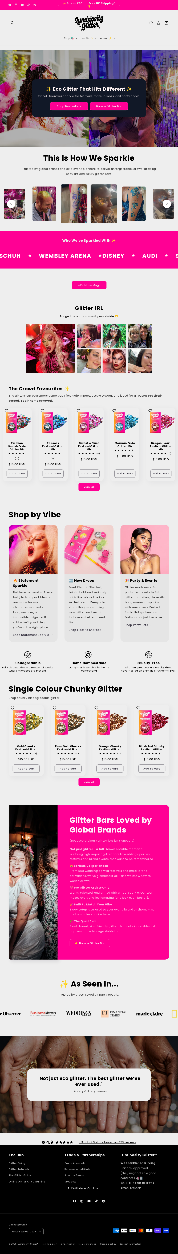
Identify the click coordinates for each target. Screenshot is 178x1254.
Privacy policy (67, 1244)
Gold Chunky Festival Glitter (26, 748)
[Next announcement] (120, 5)
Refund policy (49, 1244)
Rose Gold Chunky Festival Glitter (68, 748)
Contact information (130, 1244)
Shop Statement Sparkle (31, 635)
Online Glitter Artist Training (27, 1181)
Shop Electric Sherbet (85, 630)
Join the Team (74, 1175)
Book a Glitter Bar (109, 106)
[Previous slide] (11, 204)
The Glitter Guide (20, 1175)
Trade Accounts (74, 1163)
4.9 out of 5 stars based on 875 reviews (107, 1142)
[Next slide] (167, 204)
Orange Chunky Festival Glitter (110, 748)
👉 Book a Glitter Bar (90, 943)
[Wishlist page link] (151, 23)
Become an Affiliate (77, 1169)
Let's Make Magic (89, 285)
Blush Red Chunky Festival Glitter (152, 748)
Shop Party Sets (136, 625)
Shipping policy (108, 1244)
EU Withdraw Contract (84, 1188)
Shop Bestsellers (69, 106)
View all (89, 487)
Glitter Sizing (17, 1163)
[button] (12, 23)
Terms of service (87, 1244)
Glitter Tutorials (19, 1169)
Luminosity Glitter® (28, 1244)
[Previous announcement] (58, 5)
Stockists (70, 1181)
